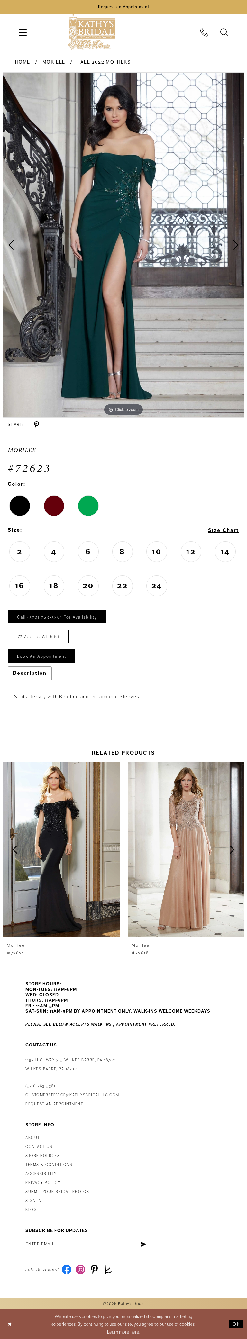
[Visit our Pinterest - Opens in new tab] (94, 1269)
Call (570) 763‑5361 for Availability (57, 617)
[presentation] (61, 849)
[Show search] (224, 32)
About (32, 1137)
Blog (31, 1210)
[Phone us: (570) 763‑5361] (205, 32)
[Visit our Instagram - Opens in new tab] (80, 1269)
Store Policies (42, 1156)
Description (30, 673)
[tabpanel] (123, 245)
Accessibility (41, 1174)
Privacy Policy (42, 1183)
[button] (22, 32)
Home (22, 62)
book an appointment (41, 656)
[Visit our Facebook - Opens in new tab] (66, 1269)
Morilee (53, 62)
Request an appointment (54, 1104)
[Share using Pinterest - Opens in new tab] (36, 424)
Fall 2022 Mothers (104, 62)
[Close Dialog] (10, 1324)
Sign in (33, 1201)
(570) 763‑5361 (40, 1086)
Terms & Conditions (48, 1165)
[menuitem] (22, 32)
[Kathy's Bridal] (91, 32)
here (134, 1332)
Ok (236, 1324)
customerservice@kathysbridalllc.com (72, 1095)
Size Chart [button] (223, 530)
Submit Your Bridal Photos (57, 1192)
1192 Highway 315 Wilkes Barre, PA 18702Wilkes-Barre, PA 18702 (70, 1065)
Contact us (38, 1146)
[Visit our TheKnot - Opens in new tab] (108, 1269)
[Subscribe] (144, 1244)
